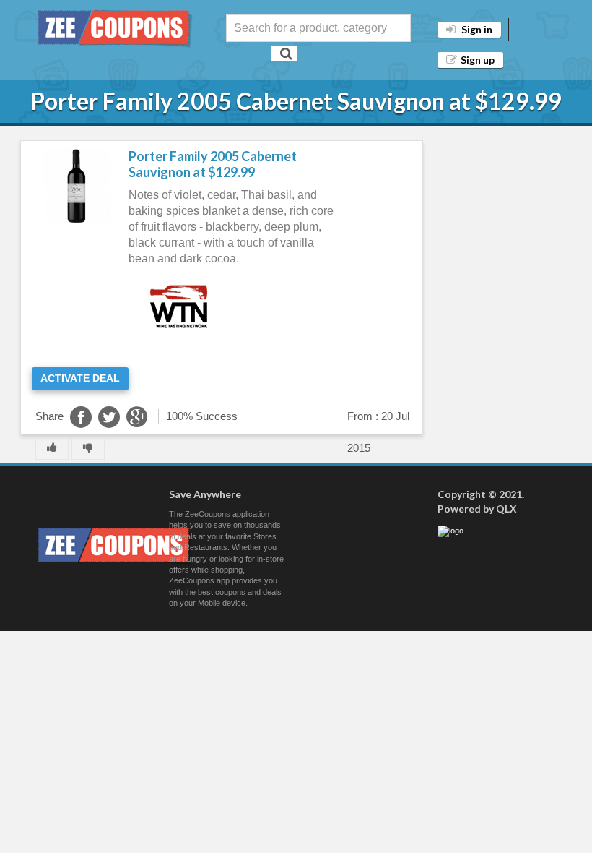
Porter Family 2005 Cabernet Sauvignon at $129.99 (213, 164)
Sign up (478, 59)
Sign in (475, 29)
